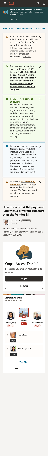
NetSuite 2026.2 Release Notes (23, 73)
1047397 (27, 56)
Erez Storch (15, 221)
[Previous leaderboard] (11, 368)
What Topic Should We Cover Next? (25, 9)
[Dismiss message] (40, 37)
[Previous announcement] (12, 19)
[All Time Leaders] (31, 368)
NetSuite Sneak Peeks (20, 80)
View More (24, 362)
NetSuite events (17, 148)
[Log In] (44, 3)
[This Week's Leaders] (21, 368)
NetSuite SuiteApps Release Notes (22, 76)
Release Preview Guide (21, 83)
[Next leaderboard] (37, 368)
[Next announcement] (17, 19)
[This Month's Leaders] (26, 368)
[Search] (38, 3)
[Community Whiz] (16, 368)
